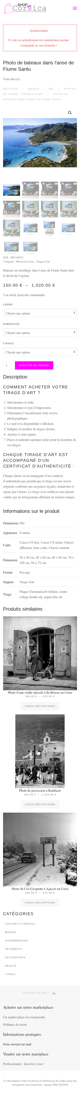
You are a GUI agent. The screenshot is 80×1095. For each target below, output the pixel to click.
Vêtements (13, 949)
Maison (10, 932)
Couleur (24, 532)
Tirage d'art (26, 582)
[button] (75, 8)
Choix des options (40, 706)
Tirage (8, 343)
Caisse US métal (51, 542)
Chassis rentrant (59, 547)
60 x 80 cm (59, 557)
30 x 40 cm (26, 557)
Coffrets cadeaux (20, 924)
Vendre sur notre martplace (25, 1054)
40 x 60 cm (43, 557)
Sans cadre (40, 547)
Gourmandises (17, 940)
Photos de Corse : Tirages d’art (33, 261)
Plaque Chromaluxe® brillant (38, 591)
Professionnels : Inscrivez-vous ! (23, 1064)
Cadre (8, 304)
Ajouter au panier (34, 365)
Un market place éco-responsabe (24, 1017)
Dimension (11, 324)
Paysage (24, 572)
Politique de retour (15, 1024)
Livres (10, 974)
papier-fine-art (53, 597)
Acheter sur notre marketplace (28, 1007)
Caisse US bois (29, 542)
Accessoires (15, 957)
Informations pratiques (22, 1034)
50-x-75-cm (38, 562)
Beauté (10, 966)
